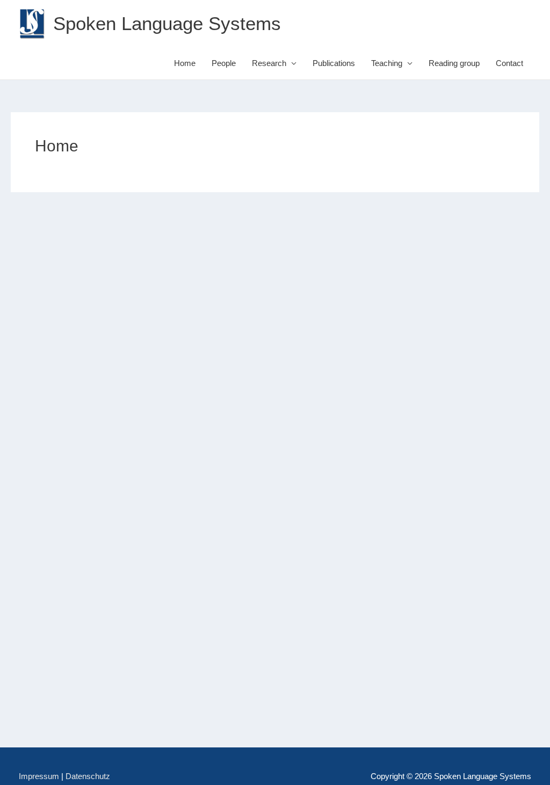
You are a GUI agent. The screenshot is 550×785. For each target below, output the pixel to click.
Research (269, 63)
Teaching (386, 63)
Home (185, 63)
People (224, 63)
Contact (509, 63)
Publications (334, 63)
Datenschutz (88, 776)
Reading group (454, 63)
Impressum (39, 776)
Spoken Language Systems (167, 23)
